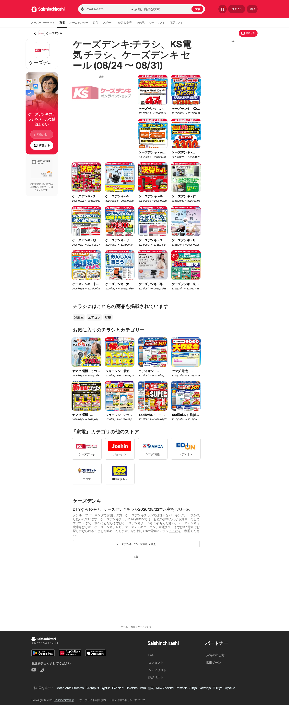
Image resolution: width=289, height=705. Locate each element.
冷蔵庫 (78, 317)
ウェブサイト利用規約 (92, 700)
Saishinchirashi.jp (64, 700)
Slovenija (205, 688)
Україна (229, 688)
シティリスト (157, 22)
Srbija (193, 688)
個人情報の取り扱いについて (128, 700)
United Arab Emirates (70, 688)
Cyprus (105, 688)
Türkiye (217, 688)
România (181, 688)
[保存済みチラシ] (222, 9)
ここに (173, 531)
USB (108, 317)
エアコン (94, 317)
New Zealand (165, 688)
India (142, 688)
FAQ (151, 655)
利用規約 (35, 183)
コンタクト (155, 662)
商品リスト (176, 22)
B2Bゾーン (213, 662)
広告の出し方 (215, 655)
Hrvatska (131, 688)
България (92, 688)
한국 (151, 688)
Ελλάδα (117, 688)
